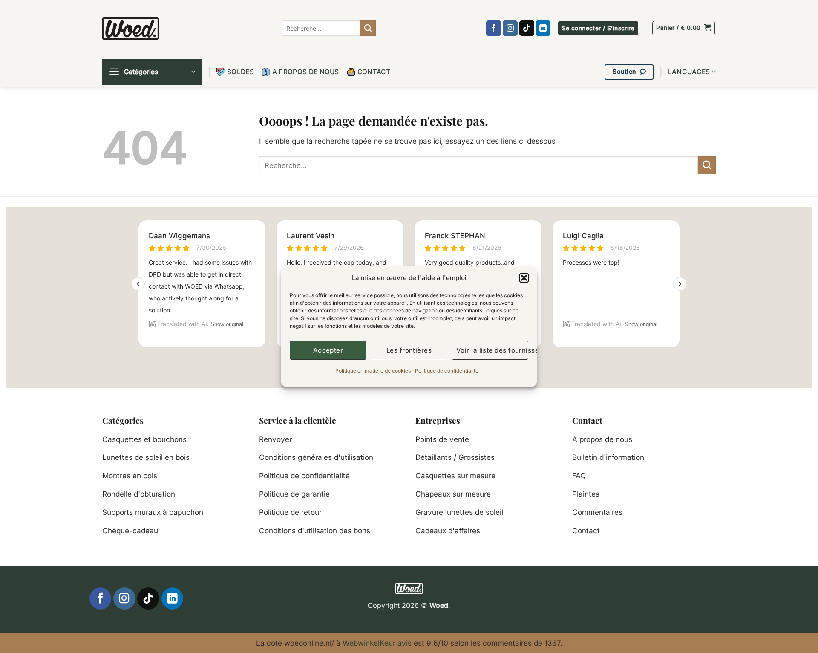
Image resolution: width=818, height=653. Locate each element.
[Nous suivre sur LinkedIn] (543, 28)
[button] (524, 278)
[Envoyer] (367, 28)
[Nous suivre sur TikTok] (526, 28)
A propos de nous (305, 72)
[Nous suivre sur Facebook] (493, 28)
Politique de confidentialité (446, 370)
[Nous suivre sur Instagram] (510, 28)
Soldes (240, 72)
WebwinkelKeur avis (377, 643)
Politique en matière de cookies (373, 370)
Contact (373, 72)
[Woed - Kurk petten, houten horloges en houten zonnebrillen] (130, 28)
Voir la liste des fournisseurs (492, 350)
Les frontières (409, 350)
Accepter (328, 350)
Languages (689, 72)
